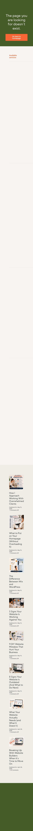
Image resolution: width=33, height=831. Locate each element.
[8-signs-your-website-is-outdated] (16, 664)
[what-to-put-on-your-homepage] (16, 516)
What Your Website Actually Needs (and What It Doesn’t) (15, 719)
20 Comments (14, 770)
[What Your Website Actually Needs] (16, 699)
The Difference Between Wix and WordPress (16, 581)
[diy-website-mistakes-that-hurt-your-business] (16, 599)
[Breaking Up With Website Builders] (16, 737)
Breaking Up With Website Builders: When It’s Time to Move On (16, 757)
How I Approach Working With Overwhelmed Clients (16, 498)
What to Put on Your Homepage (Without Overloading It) (15, 540)
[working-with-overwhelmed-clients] (16, 475)
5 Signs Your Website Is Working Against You (15, 615)
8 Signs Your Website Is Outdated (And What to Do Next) (16, 682)
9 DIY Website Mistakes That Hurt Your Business (16, 648)
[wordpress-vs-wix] (16, 558)
